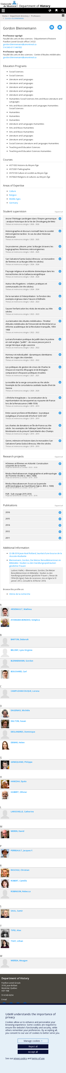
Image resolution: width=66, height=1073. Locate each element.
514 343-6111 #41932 (12, 47)
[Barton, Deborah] (5, 642)
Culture (12, 191)
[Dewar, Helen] (5, 745)
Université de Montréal (8, 4)
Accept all (33, 1051)
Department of (34, 5)
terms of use (38, 1058)
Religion (13, 195)
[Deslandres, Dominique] (5, 734)
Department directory (19, 16)
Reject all (33, 1046)
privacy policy (20, 1058)
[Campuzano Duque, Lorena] (5, 694)
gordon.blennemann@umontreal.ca (19, 44)
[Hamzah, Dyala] (5, 784)
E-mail (4, 999)
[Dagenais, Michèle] (5, 713)
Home (5, 16)
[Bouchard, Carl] (5, 674)
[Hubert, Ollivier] (5, 795)
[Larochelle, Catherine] (5, 814)
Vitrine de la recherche (19, 594)
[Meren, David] (5, 834)
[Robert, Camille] (5, 883)
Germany (13, 202)
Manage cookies (33, 1040)
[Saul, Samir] (5, 913)
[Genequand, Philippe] (5, 765)
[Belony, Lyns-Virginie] (5, 653)
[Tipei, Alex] (5, 933)
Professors (35, 16)
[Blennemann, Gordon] (5, 663)
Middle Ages (15, 198)
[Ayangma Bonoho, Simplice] (5, 622)
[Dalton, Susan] (5, 724)
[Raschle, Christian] (5, 873)
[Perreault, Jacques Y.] (5, 853)
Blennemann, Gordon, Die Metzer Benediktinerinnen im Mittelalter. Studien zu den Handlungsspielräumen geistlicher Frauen (35, 563)
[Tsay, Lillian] (5, 944)
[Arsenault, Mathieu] (5, 612)
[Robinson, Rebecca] (5, 894)
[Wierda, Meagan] (5, 963)
